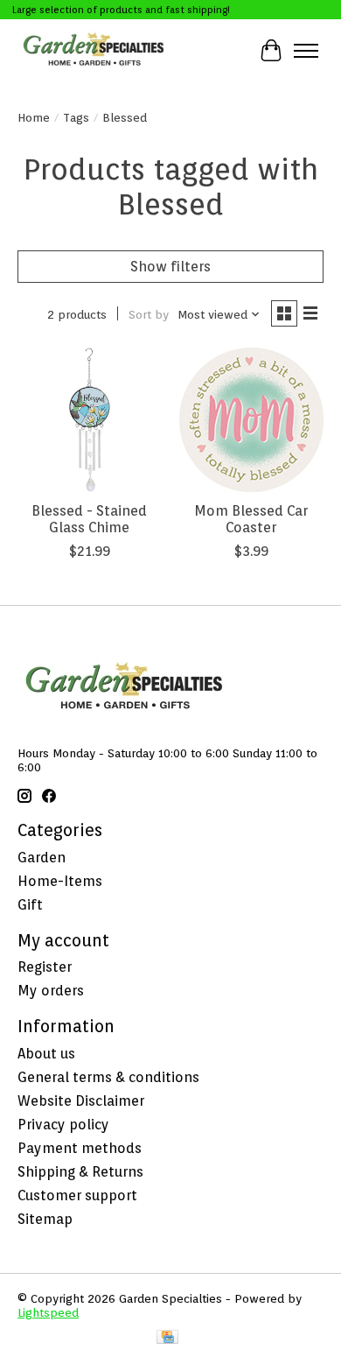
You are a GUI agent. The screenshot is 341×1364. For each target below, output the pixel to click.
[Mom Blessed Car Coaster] (251, 420)
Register (44, 967)
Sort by (149, 314)
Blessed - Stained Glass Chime (89, 519)
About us (46, 1053)
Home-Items (59, 881)
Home (33, 117)
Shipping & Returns (80, 1172)
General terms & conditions (108, 1077)
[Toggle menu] (306, 50)
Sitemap (45, 1219)
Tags (76, 117)
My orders (50, 990)
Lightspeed (48, 1312)
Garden (41, 857)
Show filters (170, 266)
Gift (30, 904)
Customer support (77, 1195)
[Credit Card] (167, 1338)
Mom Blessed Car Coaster (251, 519)
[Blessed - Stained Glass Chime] (89, 420)
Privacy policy (63, 1124)
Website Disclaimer (80, 1101)
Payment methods (79, 1148)
